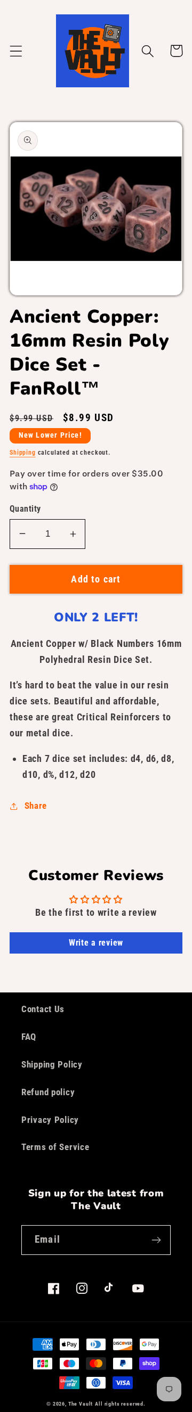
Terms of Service (55, 1147)
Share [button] (36, 805)
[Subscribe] (156, 1240)
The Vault (80, 1404)
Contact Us (43, 1009)
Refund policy (48, 1092)
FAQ (28, 1036)
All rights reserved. (120, 1404)
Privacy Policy (50, 1119)
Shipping (23, 452)
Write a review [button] (96, 943)
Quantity (25, 509)
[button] (16, 51)
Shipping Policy (52, 1064)
